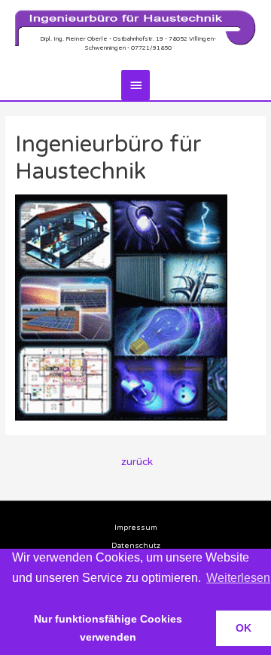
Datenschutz (135, 545)
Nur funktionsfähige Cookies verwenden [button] (108, 628)
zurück (137, 462)
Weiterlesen (238, 577)
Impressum (135, 527)
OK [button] (243, 628)
